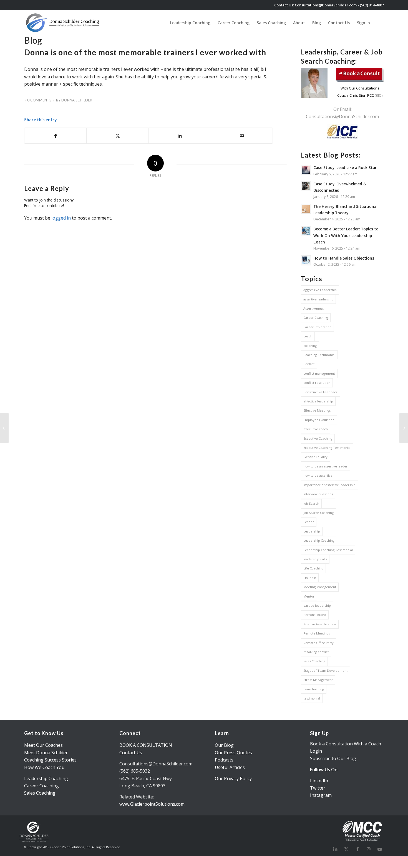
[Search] (379, 22)
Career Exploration (317, 327)
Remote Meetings (316, 633)
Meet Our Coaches (43, 745)
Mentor (308, 596)
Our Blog (224, 745)
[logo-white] (63, 22)
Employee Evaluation (318, 420)
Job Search (311, 503)
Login (316, 751)
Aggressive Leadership (320, 290)
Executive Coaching (317, 438)
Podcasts (224, 760)
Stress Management (318, 680)
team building (313, 689)
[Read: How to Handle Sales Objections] (306, 260)
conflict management (319, 373)
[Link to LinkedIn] (335, 849)
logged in (61, 218)
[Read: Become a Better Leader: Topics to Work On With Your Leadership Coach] (306, 231)
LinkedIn (309, 578)
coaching (310, 346)
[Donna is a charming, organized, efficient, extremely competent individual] (4, 428)
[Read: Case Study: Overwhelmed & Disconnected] (306, 186)
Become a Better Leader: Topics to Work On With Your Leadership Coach (346, 235)
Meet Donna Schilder (46, 753)
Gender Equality (315, 457)
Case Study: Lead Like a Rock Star (345, 167)
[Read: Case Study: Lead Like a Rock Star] (306, 170)
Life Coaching (313, 568)
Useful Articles (230, 767)
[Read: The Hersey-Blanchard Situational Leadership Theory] (306, 209)
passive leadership (317, 605)
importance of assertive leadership (329, 485)
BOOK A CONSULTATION (145, 745)
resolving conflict (316, 652)
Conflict (308, 364)
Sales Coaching (314, 661)
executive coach (315, 429)
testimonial (311, 698)
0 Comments (39, 100)
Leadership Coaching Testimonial (328, 550)
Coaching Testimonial (319, 355)
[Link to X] (346, 849)
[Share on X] (117, 135)
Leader (308, 522)
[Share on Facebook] (55, 135)
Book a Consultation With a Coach (345, 744)
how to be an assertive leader (325, 466)
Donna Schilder (76, 100)
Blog (33, 40)
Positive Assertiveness (319, 624)
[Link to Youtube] (380, 849)
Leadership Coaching (318, 540)
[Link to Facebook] (357, 849)
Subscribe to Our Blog (333, 758)
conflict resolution (316, 382)
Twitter (317, 788)
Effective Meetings (317, 410)
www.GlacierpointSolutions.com (152, 804)
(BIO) (378, 95)
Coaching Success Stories (50, 760)
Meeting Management (319, 587)
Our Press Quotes (233, 753)
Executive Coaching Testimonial (327, 448)
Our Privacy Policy (233, 778)
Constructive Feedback (320, 392)
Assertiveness (313, 308)
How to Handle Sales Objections (343, 258)
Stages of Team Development (325, 670)
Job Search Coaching (318, 513)
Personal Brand (314, 615)
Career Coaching (315, 317)
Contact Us (130, 753)
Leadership (311, 531)
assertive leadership (318, 299)
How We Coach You (44, 767)
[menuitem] (190, 22)
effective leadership (318, 401)
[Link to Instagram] (368, 849)
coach (307, 336)
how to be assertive (318, 475)
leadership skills (315, 559)
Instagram (321, 795)
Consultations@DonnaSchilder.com (326, 5)
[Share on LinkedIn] (180, 135)
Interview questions (318, 494)
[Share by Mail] (242, 135)
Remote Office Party (318, 643)
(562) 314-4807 (372, 5)
